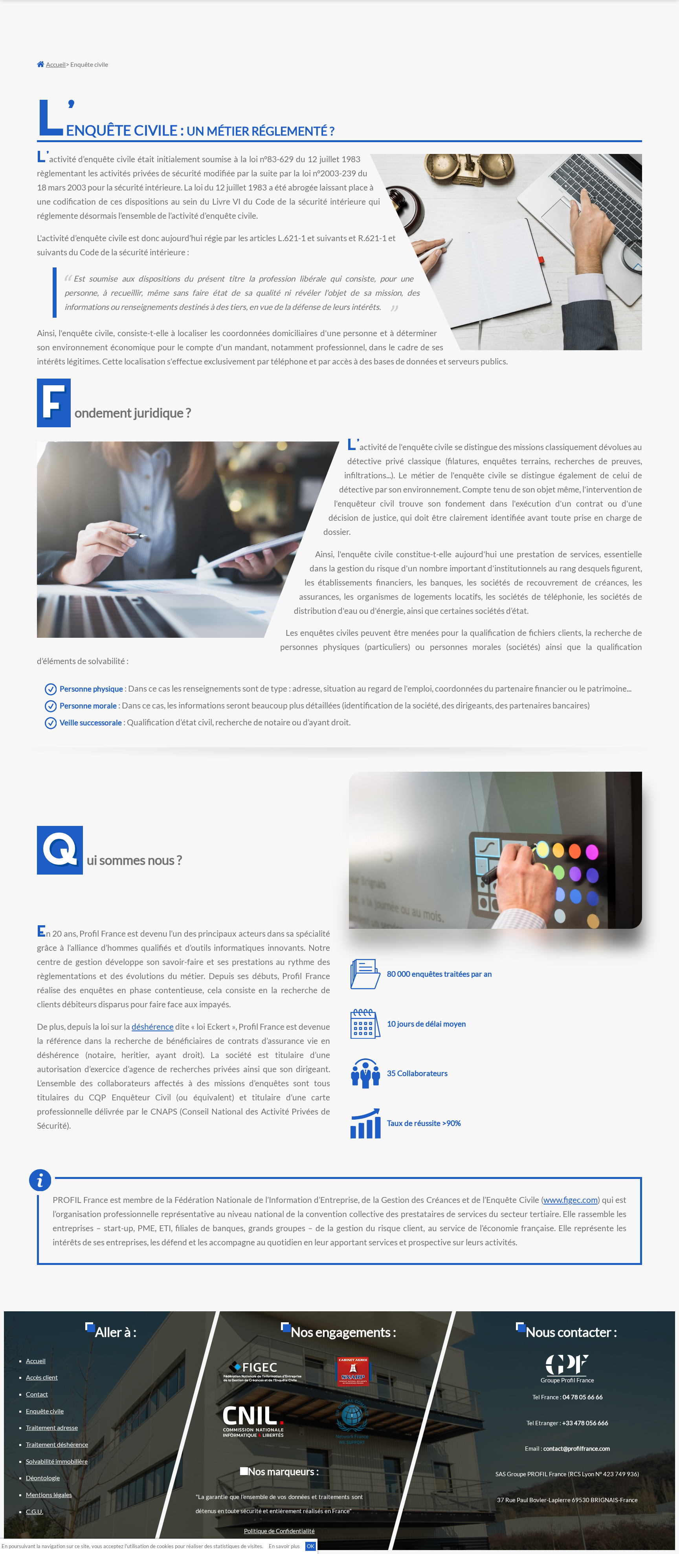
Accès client (42, 1377)
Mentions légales (49, 1494)
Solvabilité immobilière (57, 1461)
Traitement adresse (52, 1427)
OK (310, 1546)
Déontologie (43, 1477)
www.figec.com (570, 1199)
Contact (37, 1394)
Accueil (56, 64)
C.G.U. (34, 1511)
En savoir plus (284, 1546)
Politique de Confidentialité (279, 1531)
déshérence (153, 1026)
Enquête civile (45, 1411)
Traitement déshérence (57, 1444)
